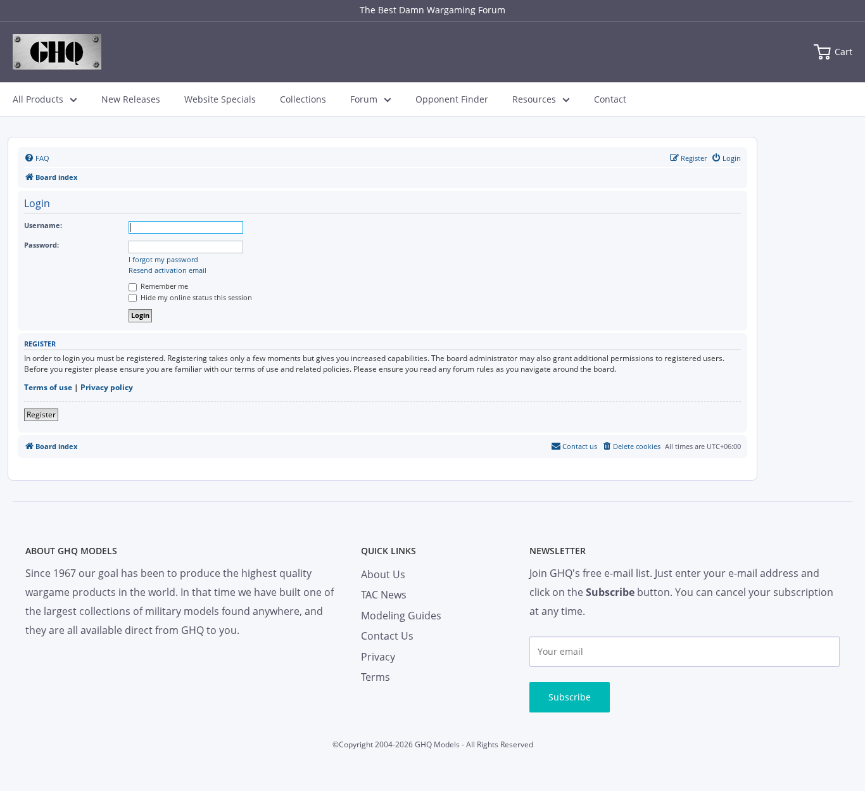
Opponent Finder (451, 99)
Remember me (163, 286)
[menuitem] (36, 158)
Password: (41, 245)
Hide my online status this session (195, 297)
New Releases (130, 99)
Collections (303, 99)
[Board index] (57, 52)
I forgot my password (163, 259)
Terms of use (48, 388)
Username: (43, 225)
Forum (363, 99)
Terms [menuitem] (375, 677)
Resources (534, 99)
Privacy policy (106, 388)
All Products (38, 99)
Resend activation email (167, 270)
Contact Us (387, 636)
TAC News (384, 595)
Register (41, 414)
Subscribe (569, 697)
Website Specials (220, 99)
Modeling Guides (401, 616)
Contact (610, 99)
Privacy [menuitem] (378, 657)
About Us (383, 574)
